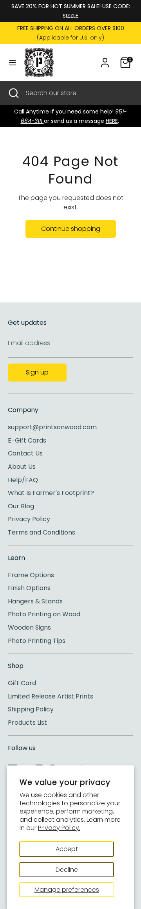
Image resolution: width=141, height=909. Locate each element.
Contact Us (25, 453)
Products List (27, 722)
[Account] (105, 59)
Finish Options (29, 587)
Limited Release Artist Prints (50, 696)
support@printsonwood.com (52, 427)
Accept (67, 848)
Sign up (37, 372)
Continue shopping (70, 228)
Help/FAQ (23, 479)
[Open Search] (13, 93)
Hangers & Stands (35, 601)
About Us (22, 466)
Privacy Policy (29, 519)
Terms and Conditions (41, 532)
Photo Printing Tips (36, 640)
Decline (67, 869)
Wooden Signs (29, 627)
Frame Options (31, 575)
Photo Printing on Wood (44, 614)
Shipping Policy (31, 709)
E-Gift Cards (27, 440)
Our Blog (21, 506)
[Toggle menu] (12, 62)
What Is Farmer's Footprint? (51, 492)
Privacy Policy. (59, 827)
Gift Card (22, 683)
